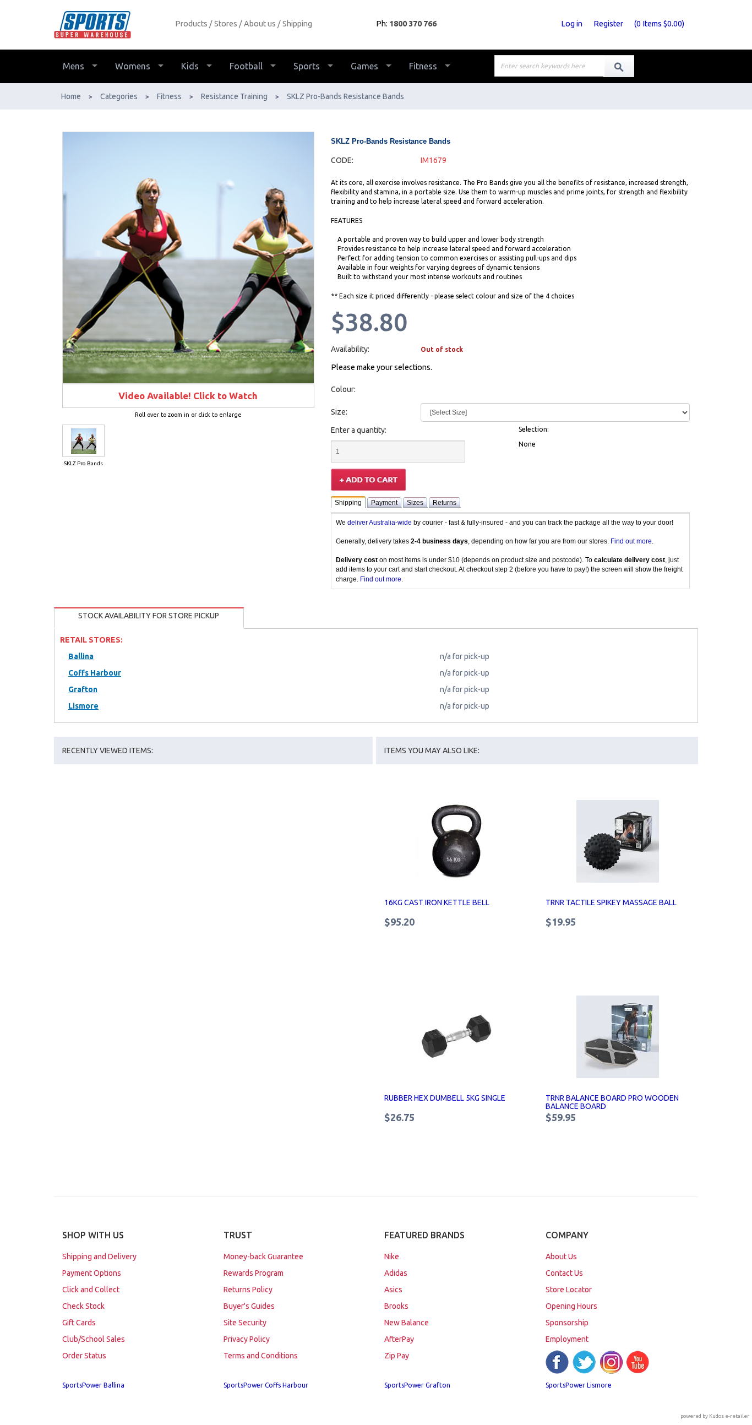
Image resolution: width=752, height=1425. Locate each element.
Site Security (245, 1322)
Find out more (631, 541)
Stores (225, 23)
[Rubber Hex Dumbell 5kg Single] (456, 1037)
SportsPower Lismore (579, 1385)
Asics (393, 1289)
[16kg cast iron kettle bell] (456, 841)
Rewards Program (254, 1273)
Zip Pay (396, 1355)
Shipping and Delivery (99, 1256)
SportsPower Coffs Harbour (266, 1385)
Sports (306, 66)
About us (260, 23)
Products (191, 23)
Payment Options (91, 1273)
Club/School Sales (93, 1339)
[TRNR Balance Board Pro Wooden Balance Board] (618, 1037)
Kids (190, 66)
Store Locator (569, 1289)
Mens (73, 66)
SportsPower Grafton (417, 1385)
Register (608, 23)
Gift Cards (79, 1322)
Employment (567, 1339)
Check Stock (83, 1306)
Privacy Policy (247, 1339)
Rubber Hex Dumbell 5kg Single (444, 1098)
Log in (571, 23)
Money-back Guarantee (263, 1256)
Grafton (82, 689)
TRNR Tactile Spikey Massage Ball (611, 902)
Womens (132, 66)
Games (364, 66)
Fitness (423, 66)
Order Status (84, 1355)
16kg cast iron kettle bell (436, 902)
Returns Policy (248, 1289)
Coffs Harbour (94, 672)
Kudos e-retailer (729, 1416)
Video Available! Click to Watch (188, 395)
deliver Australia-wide (379, 522)
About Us (561, 1256)
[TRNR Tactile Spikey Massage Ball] (618, 841)
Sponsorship (567, 1322)
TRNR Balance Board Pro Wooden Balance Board (612, 1102)
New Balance (406, 1322)
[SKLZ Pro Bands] (83, 440)
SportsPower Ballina (93, 1385)
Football (246, 66)
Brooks (396, 1306)
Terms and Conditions (261, 1355)
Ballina (81, 656)
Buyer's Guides (249, 1306)
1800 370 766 (413, 23)
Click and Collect (90, 1289)
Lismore (83, 705)
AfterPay (399, 1339)
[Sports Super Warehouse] (110, 25)
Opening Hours (571, 1306)
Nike (391, 1256)
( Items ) (659, 23)
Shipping (297, 23)
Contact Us (564, 1273)
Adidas (395, 1273)
